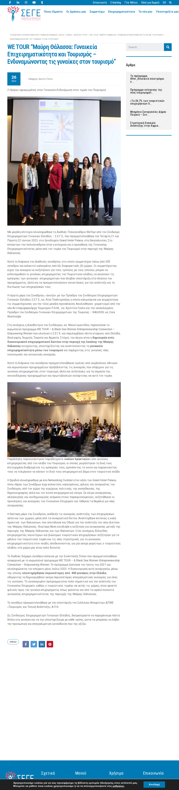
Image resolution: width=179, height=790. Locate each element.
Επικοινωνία (100, 2)
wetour (13, 641)
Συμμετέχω (97, 11)
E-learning (115, 2)
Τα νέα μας (145, 11)
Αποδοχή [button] (154, 784)
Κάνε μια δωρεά (150, 2)
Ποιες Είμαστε (53, 11)
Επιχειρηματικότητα (121, 11)
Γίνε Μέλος (131, 2)
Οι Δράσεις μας (76, 11)
